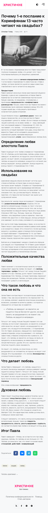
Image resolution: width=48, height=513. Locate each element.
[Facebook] (16, 453)
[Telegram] (28, 453)
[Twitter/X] (16, 505)
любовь (22, 466)
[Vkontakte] (22, 453)
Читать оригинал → (9, 474)
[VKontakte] (26, 505)
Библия (5, 466)
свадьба (13, 466)
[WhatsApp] (35, 453)
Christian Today (7, 32)
